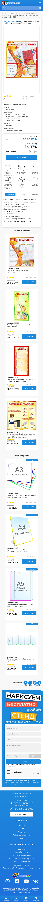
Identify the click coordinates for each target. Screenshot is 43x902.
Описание (10, 194)
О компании (21, 821)
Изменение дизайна (21, 862)
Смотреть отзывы (28, 96)
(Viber (17, 805)
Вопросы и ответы (21, 865)
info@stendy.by (10, 766)
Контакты (21, 826)
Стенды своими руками (21, 855)
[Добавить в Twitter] (35, 683)
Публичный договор (21, 835)
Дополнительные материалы (21, 859)
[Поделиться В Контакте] (26, 683)
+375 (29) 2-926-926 (23, 803)
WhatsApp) (24, 805)
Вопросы (34, 194)
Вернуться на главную (33, 685)
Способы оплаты (22, 852)
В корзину (29, 282)
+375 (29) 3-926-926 (23, 809)
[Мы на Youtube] (26, 881)
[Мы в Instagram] (7, 881)
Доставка (21, 849)
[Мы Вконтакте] (35, 881)
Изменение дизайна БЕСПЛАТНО (8, 174)
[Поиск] (40, 8)
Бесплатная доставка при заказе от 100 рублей (8, 186)
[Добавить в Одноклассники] (39, 683)
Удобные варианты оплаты (22, 185)
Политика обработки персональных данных (21, 868)
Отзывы (22, 194)
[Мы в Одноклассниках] (17, 881)
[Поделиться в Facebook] (30, 683)
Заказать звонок (11, 99)
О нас (21, 829)
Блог (21, 838)
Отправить (23, 762)
